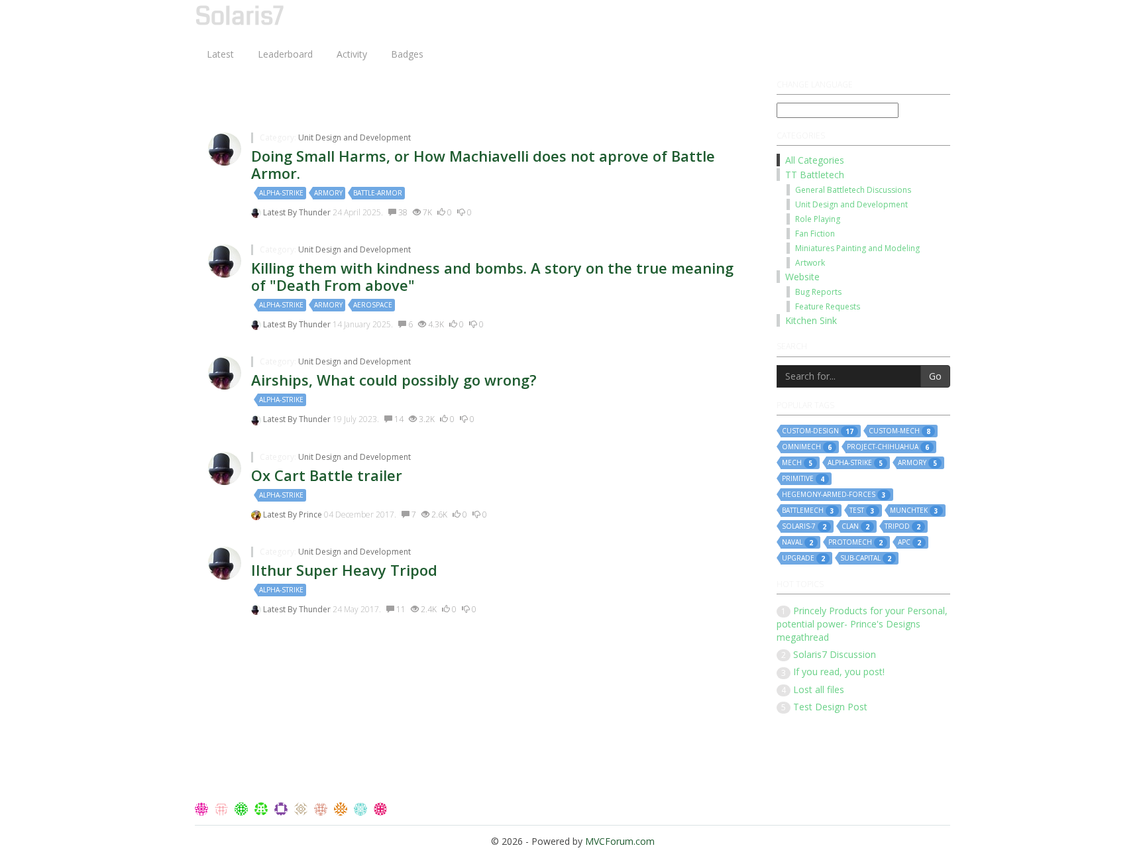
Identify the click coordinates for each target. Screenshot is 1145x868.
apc (909, 542)
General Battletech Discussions (853, 189)
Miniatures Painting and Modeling (857, 248)
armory (328, 192)
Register (871, 13)
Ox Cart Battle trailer (326, 475)
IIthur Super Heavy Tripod (344, 570)
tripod (902, 526)
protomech (855, 542)
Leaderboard (285, 54)
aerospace (372, 304)
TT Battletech (814, 174)
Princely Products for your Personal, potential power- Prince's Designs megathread (862, 623)
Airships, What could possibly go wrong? (394, 380)
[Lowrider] (362, 808)
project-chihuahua (888, 447)
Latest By (281, 212)
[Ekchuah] (282, 808)
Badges (407, 54)
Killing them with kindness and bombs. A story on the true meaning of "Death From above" (492, 276)
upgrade (803, 558)
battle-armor (377, 192)
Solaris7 (239, 17)
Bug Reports (818, 292)
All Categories (814, 160)
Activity (352, 54)
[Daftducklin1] (302, 808)
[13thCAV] (203, 808)
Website (802, 276)
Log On (924, 13)
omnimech (807, 447)
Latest (220, 54)
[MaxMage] (380, 808)
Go (935, 376)
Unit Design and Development (354, 137)
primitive (803, 479)
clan (855, 526)
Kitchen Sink (811, 320)
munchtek (914, 510)
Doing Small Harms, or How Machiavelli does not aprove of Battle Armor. (483, 164)
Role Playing (817, 219)
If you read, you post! (839, 671)
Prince (311, 514)
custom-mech (899, 431)
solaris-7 (804, 526)
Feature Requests (827, 306)
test (862, 510)
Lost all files (818, 689)
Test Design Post (830, 706)
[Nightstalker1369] (262, 808)
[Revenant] (342, 808)
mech (797, 463)
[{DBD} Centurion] (322, 808)
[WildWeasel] (223, 808)
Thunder (316, 212)
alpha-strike (281, 192)
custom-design (817, 431)
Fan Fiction (815, 233)
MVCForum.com (620, 841)
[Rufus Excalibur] (242, 808)
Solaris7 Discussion (834, 654)
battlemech (808, 510)
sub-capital (865, 558)
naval (797, 542)
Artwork (810, 262)
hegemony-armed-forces (834, 495)
